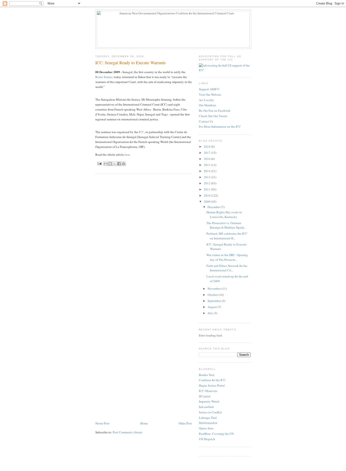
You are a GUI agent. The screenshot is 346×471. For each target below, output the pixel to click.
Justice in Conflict (210, 412)
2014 (207, 171)
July (211, 313)
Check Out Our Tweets (213, 116)
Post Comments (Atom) (127, 432)
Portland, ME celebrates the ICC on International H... (226, 235)
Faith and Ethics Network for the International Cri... (226, 268)
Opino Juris (206, 428)
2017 (207, 152)
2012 (207, 183)
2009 (207, 201)
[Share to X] (114, 163)
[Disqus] (143, 237)
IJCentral (204, 396)
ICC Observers (208, 391)
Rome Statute (104, 77)
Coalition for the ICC (212, 380)
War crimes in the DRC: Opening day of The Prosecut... (227, 257)
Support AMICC (209, 89)
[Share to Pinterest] (123, 163)
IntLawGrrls (206, 407)
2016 (207, 159)
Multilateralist (208, 423)
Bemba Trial (206, 375)
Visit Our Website (210, 94)
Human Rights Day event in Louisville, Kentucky (224, 214)
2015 (207, 165)
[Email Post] (99, 163)
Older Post (185, 423)
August (212, 307)
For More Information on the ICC (220, 126)
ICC (141, 132)
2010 (207, 195)
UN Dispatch (207, 439)
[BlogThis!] (110, 163)
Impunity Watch (209, 401)
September (215, 301)
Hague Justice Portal (212, 385)
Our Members (207, 105)
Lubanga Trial (208, 418)
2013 (207, 177)
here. (128, 154)
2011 (207, 189)
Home (144, 423)
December (214, 207)
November (214, 288)
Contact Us (206, 121)
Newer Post (102, 423)
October (213, 295)
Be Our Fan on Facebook (214, 110)
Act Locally (206, 100)
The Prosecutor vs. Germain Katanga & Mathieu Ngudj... (226, 225)
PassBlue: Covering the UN (216, 433)
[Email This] (105, 163)
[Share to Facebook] (119, 163)
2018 (207, 146)
